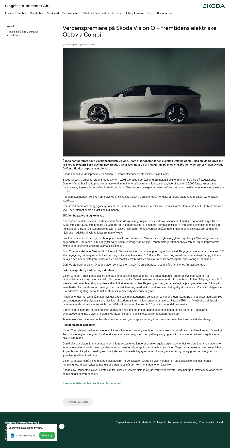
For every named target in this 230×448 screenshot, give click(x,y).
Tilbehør (87, 13)
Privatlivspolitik (206, 422)
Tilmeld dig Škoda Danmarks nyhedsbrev (22, 33)
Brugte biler (37, 13)
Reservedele (102, 13)
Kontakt (220, 422)
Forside (9, 13)
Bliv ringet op (165, 13)
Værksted (53, 13)
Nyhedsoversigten (78, 401)
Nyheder (117, 13)
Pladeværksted (70, 13)
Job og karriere (134, 13)
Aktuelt (10, 26)
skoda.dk (146, 422)
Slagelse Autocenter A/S (27, 6)
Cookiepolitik (159, 422)
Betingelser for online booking (182, 422)
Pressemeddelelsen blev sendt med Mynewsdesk (92, 383)
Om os (150, 13)
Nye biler (22, 13)
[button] (32, 432)
